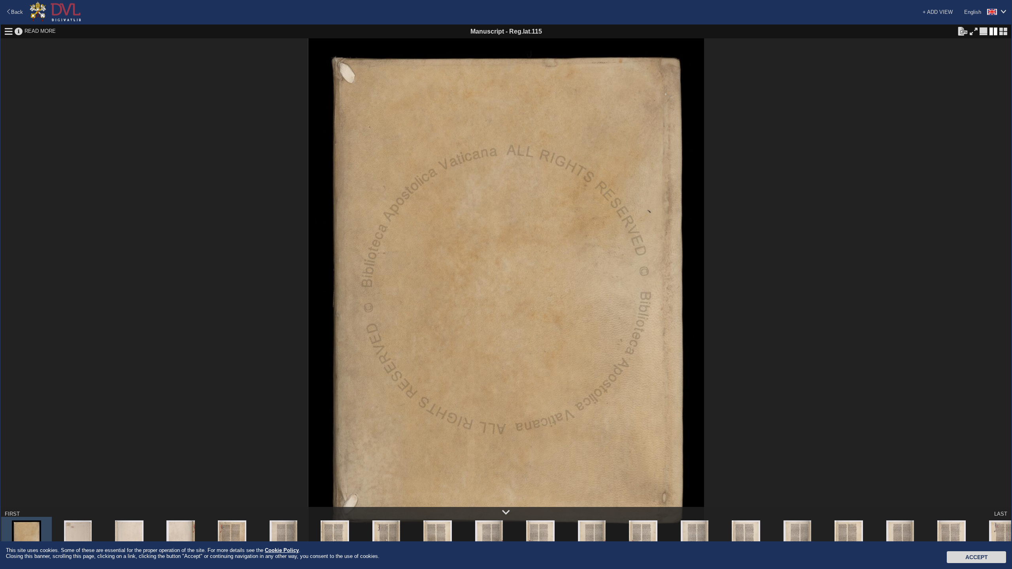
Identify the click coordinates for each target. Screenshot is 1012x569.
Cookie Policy (282, 550)
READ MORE (40, 31)
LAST (1000, 514)
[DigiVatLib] (55, 20)
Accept (976, 557)
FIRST (12, 514)
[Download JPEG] (962, 31)
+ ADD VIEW (938, 12)
